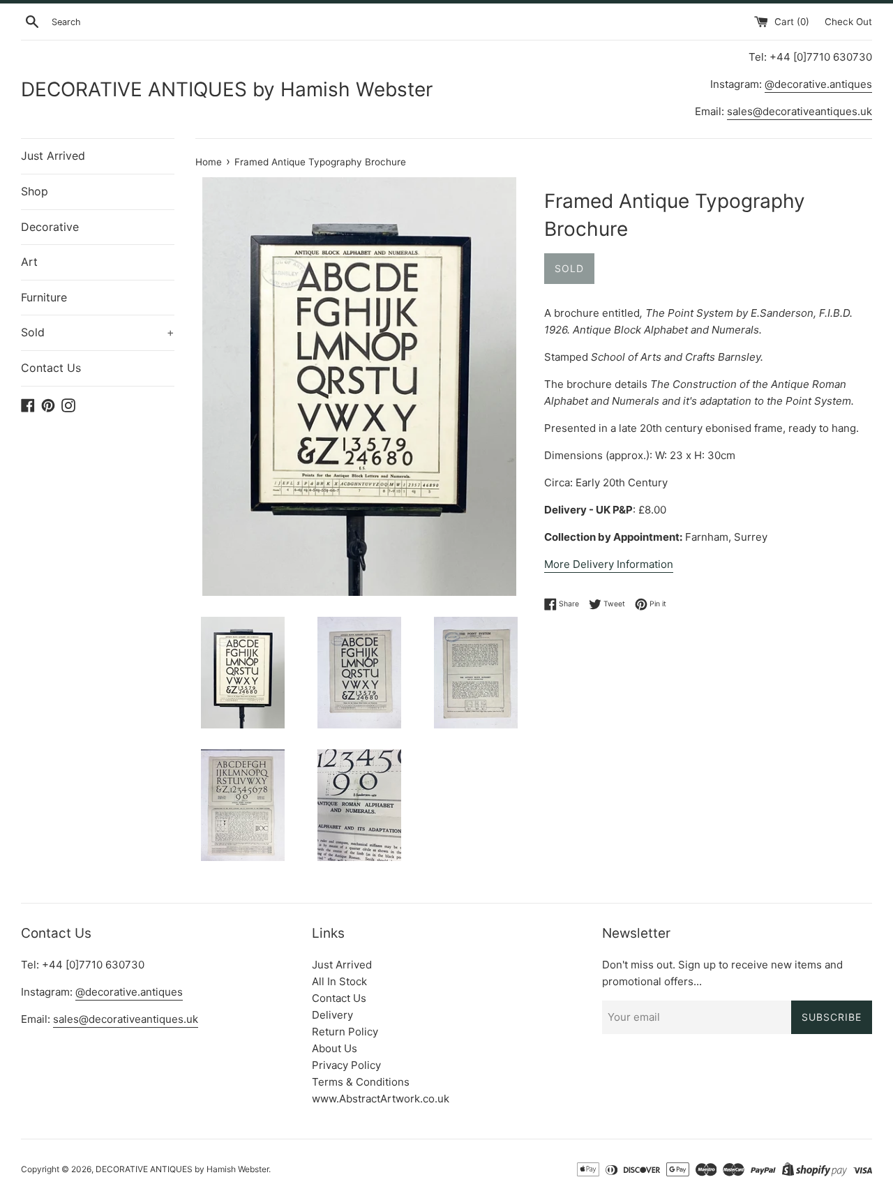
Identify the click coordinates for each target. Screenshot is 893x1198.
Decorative (50, 227)
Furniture (44, 297)
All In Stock (339, 981)
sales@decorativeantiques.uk (799, 111)
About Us (334, 1048)
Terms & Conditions (361, 1081)
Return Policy (345, 1031)
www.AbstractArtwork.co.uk (380, 1098)
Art (29, 262)
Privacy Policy (346, 1065)
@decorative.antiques (818, 84)
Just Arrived (53, 156)
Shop (34, 191)
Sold (97, 332)
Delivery (332, 1014)
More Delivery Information (608, 564)
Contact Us (51, 368)
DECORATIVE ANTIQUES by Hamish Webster (227, 89)
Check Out (848, 21)
